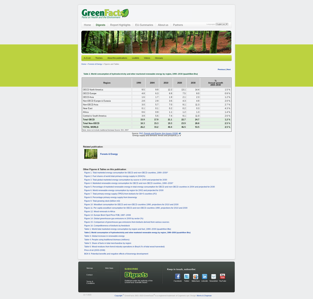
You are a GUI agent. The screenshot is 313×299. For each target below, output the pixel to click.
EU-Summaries (144, 25)
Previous (221, 69)
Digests (100, 25)
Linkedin (204, 281)
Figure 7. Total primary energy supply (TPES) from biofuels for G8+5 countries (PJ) (120, 194)
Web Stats (109, 268)
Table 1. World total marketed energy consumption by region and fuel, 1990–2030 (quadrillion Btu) (127, 229)
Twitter (186, 281)
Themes (99, 58)
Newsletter (213, 281)
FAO (141, 133)
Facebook (178, 281)
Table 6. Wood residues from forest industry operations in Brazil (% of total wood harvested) (124, 247)
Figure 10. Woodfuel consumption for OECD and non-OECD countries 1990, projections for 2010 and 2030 (131, 204)
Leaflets (135, 58)
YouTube (222, 281)
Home (87, 25)
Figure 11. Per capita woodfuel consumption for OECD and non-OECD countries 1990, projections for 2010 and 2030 (135, 208)
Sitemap (89, 268)
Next (229, 69)
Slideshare (196, 281)
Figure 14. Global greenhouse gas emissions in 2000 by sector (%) (113, 218)
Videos (147, 58)
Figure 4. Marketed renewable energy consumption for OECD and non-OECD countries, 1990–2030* (128, 183)
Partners (178, 25)
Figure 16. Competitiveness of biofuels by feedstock (107, 226)
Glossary (159, 58)
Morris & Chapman (204, 296)
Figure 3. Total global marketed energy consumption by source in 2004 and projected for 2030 (125, 180)
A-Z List (87, 58)
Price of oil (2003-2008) (94, 250)
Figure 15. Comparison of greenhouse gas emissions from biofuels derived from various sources (126, 222)
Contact (89, 275)
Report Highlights (120, 25)
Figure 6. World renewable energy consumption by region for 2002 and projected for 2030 (124, 190)
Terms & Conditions (90, 282)
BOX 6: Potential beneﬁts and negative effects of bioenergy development (116, 254)
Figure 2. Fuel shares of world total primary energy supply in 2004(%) (114, 176)
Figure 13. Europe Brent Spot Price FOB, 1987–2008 (107, 215)
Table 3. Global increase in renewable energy (104, 236)
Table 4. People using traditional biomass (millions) (106, 240)
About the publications (117, 58)
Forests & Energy (95, 64)
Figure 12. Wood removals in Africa (99, 211)
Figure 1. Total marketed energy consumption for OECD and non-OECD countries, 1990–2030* (126, 173)
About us (163, 25)
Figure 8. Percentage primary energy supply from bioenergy (110, 197)
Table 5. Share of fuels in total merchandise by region (107, 243)
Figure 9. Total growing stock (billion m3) (102, 201)
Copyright (118, 296)
